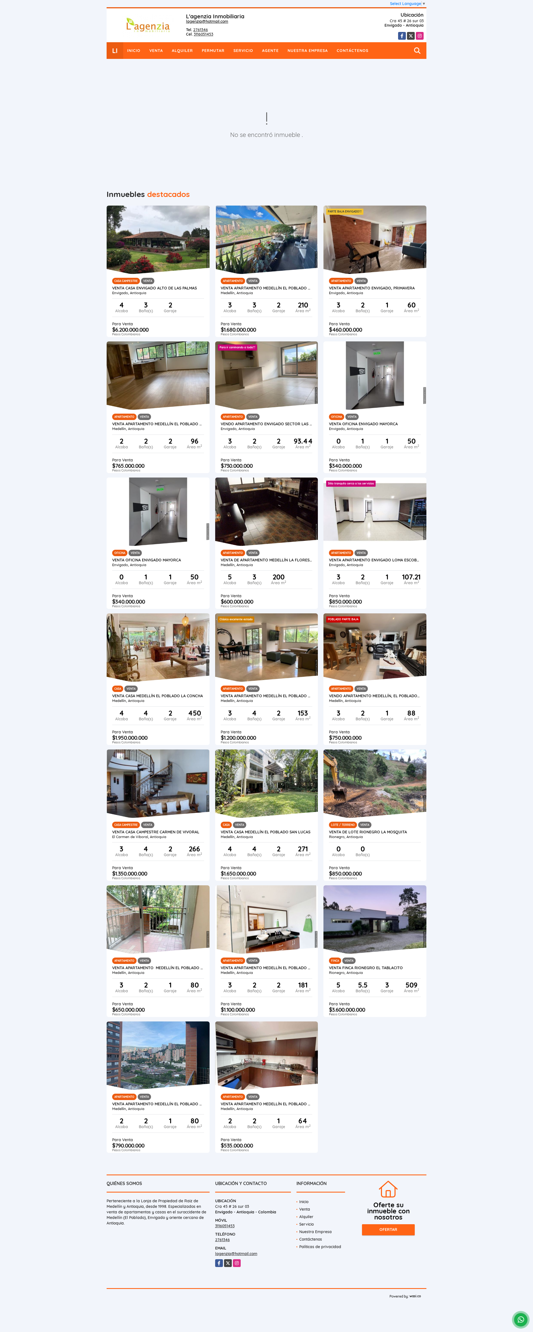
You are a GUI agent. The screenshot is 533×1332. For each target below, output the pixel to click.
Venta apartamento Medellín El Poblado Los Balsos (267, 696)
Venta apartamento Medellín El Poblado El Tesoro (267, 288)
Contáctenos (352, 50)
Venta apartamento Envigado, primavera (372, 288)
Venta (156, 50)
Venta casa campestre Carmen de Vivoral (155, 832)
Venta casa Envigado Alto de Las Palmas (154, 288)
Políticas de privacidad (320, 1246)
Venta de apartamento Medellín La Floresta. (267, 560)
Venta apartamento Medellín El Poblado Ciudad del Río (158, 1104)
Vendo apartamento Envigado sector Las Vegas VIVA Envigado (267, 424)
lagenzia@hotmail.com (207, 21)
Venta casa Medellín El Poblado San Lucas (265, 832)
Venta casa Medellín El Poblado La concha (157, 696)
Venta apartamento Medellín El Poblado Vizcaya (267, 968)
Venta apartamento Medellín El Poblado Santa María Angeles (158, 968)
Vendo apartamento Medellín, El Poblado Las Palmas (375, 696)
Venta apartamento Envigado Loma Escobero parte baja (375, 560)
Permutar (213, 50)
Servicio (243, 50)
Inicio (133, 50)
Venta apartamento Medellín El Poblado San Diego (267, 1104)
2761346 (200, 29)
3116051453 (203, 34)
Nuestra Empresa (308, 50)
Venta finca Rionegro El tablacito (366, 968)
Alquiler (182, 50)
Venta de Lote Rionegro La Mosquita (368, 832)
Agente (270, 50)
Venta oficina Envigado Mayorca (363, 424)
